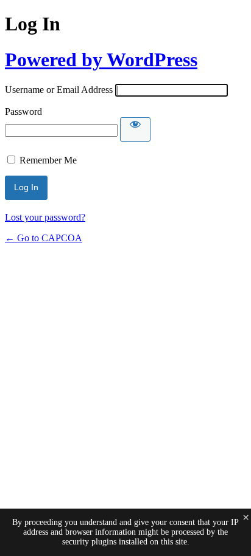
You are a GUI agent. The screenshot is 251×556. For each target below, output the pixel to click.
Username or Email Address (59, 89)
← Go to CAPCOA (43, 238)
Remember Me (48, 160)
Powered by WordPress (101, 59)
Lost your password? (45, 217)
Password (23, 111)
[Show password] (135, 129)
